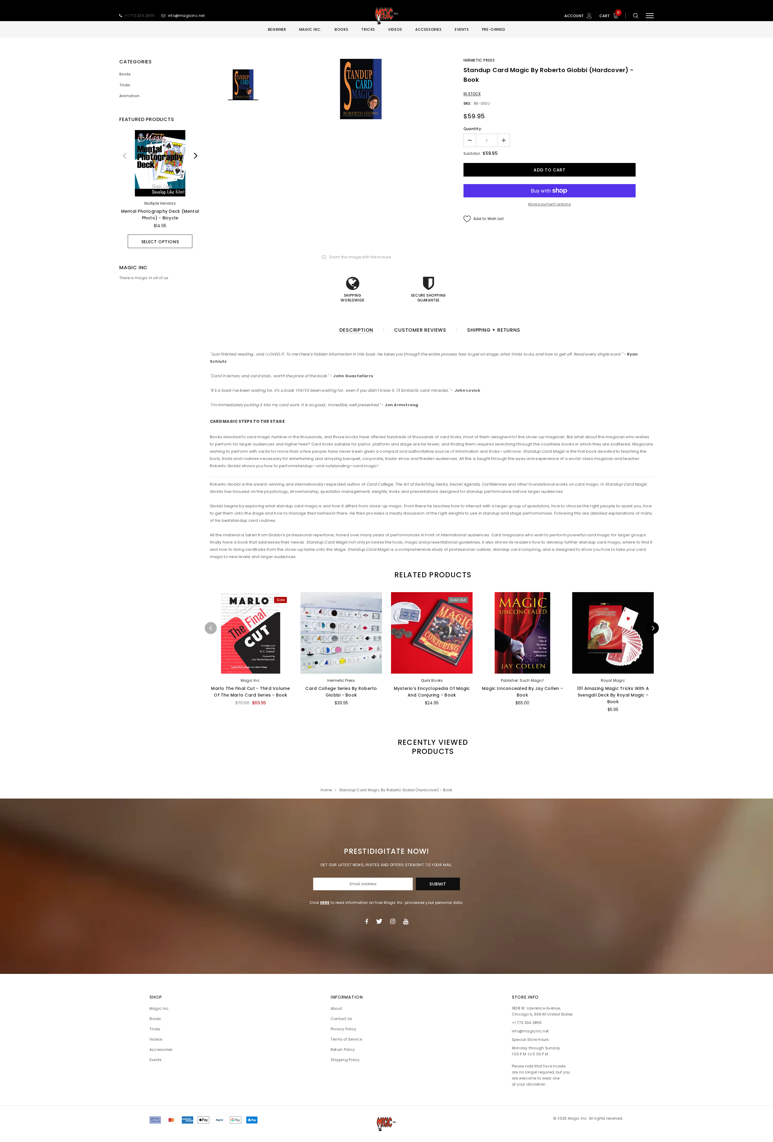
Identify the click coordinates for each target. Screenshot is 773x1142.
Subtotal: (472, 153)
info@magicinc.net (186, 15)
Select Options (160, 242)
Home (326, 790)
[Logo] (386, 16)
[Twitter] (379, 921)
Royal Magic (613, 680)
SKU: (467, 103)
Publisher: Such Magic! (522, 680)
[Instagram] (392, 921)
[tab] (432, 575)
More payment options (549, 204)
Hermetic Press (479, 60)
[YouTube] (405, 921)
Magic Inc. (251, 680)
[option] (160, 189)
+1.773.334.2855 (140, 15)
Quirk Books (432, 680)
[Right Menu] (650, 15)
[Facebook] (366, 921)
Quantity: (472, 128)
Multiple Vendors (160, 203)
